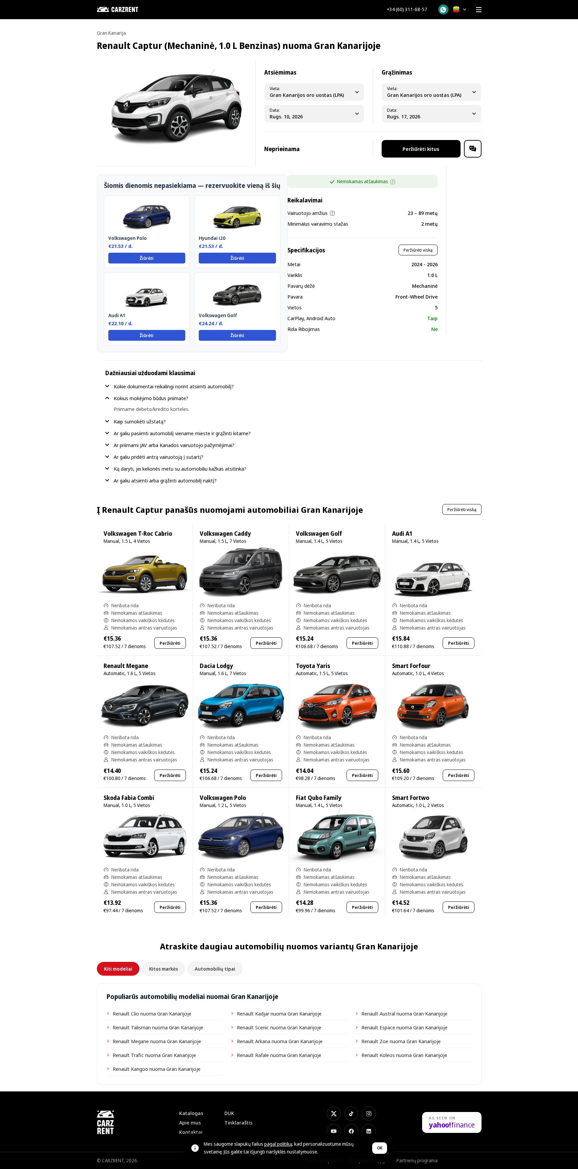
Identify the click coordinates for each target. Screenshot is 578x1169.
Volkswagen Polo (223, 798)
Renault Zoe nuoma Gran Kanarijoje (401, 1041)
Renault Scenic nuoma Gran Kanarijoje (279, 1027)
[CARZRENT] (130, 9)
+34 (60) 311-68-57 (407, 9)
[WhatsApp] (443, 9)
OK (379, 1148)
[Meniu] (478, 9)
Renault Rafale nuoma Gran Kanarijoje (279, 1055)
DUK (229, 1113)
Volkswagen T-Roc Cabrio (138, 533)
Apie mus (190, 1122)
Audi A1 (402, 533)
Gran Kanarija (111, 33)
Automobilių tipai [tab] (215, 969)
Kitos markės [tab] (163, 969)
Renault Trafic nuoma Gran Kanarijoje (154, 1055)
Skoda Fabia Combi (129, 798)
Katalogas (191, 1113)
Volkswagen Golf (319, 533)
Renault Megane (126, 666)
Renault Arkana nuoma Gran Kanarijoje (280, 1041)
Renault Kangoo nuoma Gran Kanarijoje (156, 1068)
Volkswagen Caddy (225, 533)
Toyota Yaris (313, 666)
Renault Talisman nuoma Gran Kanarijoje (158, 1027)
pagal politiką (278, 1144)
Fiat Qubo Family (318, 798)
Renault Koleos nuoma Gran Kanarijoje (404, 1055)
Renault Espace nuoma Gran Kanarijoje (404, 1027)
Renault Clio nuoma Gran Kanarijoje (152, 1013)
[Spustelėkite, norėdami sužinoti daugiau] (392, 181)
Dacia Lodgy (216, 666)
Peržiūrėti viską (418, 250)
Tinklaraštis (238, 1122)
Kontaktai (190, 1132)
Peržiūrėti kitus (421, 148)
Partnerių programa (417, 1160)
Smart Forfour (411, 666)
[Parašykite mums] (472, 149)
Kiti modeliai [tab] (118, 969)
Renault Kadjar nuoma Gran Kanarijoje (279, 1013)
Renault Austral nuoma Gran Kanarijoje (404, 1013)
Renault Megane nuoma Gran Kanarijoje (157, 1041)
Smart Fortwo (410, 798)
